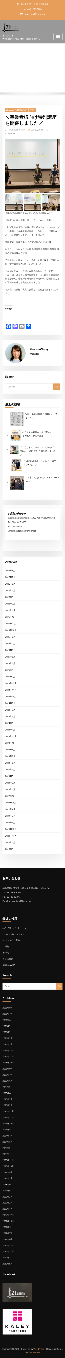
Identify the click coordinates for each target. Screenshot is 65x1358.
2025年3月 (10, 669)
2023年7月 (10, 756)
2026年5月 (10, 590)
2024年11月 (10, 689)
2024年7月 (10, 709)
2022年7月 (10, 815)
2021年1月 (10, 842)
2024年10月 (10, 696)
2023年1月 (10, 789)
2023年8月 (10, 749)
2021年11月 (10, 835)
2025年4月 (10, 663)
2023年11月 (10, 736)
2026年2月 (10, 603)
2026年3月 (10, 597)
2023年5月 (10, 769)
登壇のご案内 (9, 964)
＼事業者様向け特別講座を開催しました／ (37, 75)
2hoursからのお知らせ (16, 109)
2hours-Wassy (16, 129)
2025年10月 (10, 630)
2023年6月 (10, 762)
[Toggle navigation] (58, 36)
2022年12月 (10, 795)
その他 (5, 952)
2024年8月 (10, 703)
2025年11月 (10, 623)
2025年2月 (10, 676)
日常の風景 (7, 958)
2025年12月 (10, 616)
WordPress (39, 1349)
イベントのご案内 (11, 940)
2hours (8, 35)
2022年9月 (10, 809)
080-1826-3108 (34, 9)
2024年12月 (10, 683)
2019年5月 (10, 849)
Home (10, 75)
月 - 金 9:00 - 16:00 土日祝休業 (34, 4)
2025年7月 (10, 643)
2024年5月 (10, 723)
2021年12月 (10, 829)
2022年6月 (10, 822)
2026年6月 (10, 583)
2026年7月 (10, 577)
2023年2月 (10, 782)
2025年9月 (10, 636)
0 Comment (10, 133)
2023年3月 (10, 776)
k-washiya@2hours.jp (35, 14)
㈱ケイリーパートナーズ (14, 928)
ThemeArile (34, 1352)
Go (56, 386)
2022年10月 (10, 802)
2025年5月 (10, 656)
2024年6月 (10, 716)
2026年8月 (10, 570)
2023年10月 (10, 742)
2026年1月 (10, 610)
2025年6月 (10, 650)
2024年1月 (10, 729)
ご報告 (32, 109)
